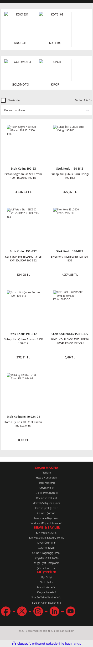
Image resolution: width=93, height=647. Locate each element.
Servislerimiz (47, 487)
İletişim (46, 472)
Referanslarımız (46, 482)
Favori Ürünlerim (46, 542)
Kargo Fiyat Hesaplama (46, 563)
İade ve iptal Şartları (46, 508)
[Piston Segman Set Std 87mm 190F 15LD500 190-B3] (23, 141)
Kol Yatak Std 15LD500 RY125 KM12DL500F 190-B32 (23, 258)
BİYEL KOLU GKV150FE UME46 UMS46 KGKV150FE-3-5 (69, 341)
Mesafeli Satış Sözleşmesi (47, 503)
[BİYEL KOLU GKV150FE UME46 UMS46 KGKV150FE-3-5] (69, 307)
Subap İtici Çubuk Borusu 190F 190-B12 (23, 341)
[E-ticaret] (46, 643)
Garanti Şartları (46, 513)
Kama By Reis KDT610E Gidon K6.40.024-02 (23, 424)
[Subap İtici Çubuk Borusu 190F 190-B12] (23, 307)
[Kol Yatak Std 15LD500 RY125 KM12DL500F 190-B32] (23, 224)
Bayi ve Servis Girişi (46, 532)
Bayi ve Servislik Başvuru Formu (46, 537)
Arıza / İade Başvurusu (46, 518)
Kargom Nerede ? (46, 592)
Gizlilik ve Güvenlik (46, 492)
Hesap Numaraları (46, 477)
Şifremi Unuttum (46, 568)
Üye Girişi (46, 577)
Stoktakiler (14, 100)
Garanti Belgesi (46, 547)
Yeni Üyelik (46, 582)
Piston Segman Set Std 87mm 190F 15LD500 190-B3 (23, 175)
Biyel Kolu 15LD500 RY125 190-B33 (70, 258)
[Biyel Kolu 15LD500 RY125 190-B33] (69, 224)
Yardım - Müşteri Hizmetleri (46, 523)
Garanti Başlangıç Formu (46, 553)
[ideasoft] (21, 644)
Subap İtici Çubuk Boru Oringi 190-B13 (70, 175)
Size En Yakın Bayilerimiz (46, 602)
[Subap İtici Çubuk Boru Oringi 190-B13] (69, 141)
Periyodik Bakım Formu (46, 558)
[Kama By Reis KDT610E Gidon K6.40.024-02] (23, 389)
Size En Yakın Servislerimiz (46, 597)
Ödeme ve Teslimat (46, 498)
